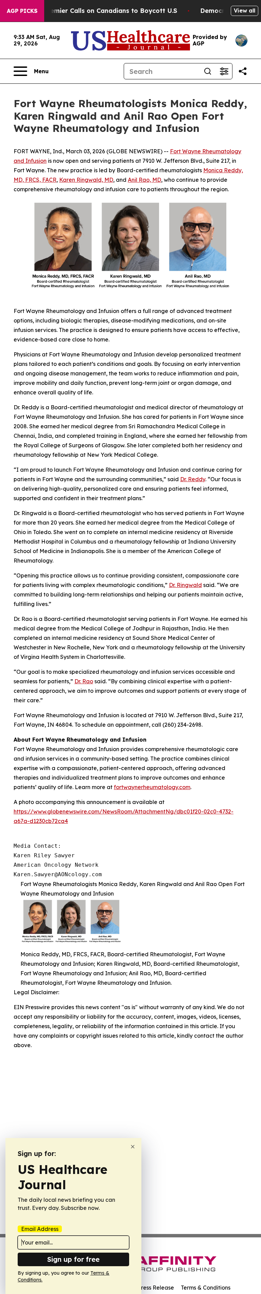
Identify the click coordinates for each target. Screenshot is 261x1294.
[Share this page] (242, 71)
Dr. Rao (83, 681)
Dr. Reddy (192, 479)
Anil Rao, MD (144, 179)
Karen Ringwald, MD (86, 179)
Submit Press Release (146, 1287)
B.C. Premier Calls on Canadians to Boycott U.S (103, 11)
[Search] (207, 71)
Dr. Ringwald (185, 585)
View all (244, 10)
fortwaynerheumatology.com (152, 787)
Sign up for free (73, 1259)
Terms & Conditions (205, 1287)
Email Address (39, 1229)
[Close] (132, 1146)
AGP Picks (22, 10)
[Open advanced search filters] (224, 71)
